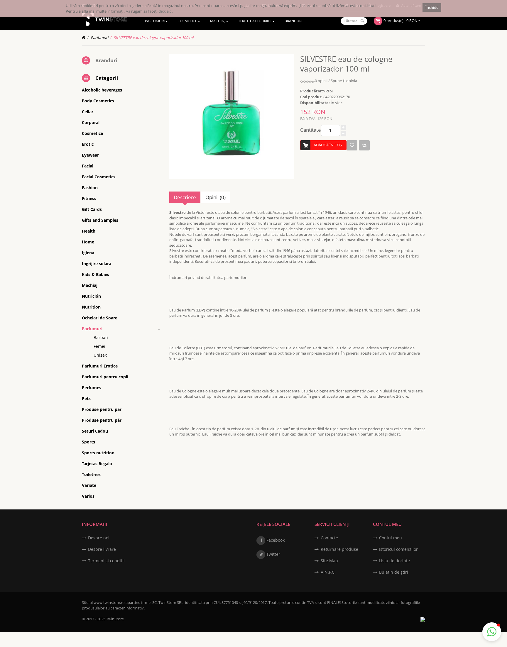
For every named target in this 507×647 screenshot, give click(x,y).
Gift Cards (92, 209)
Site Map (329, 560)
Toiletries (91, 474)
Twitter (272, 554)
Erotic (88, 144)
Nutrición (91, 296)
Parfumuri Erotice (100, 366)
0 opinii (321, 80)
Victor (328, 91)
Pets (86, 398)
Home (88, 242)
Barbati (101, 337)
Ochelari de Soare (99, 318)
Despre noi (98, 538)
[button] (491, 631)
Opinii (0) (215, 197)
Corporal (90, 122)
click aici (165, 11)
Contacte (329, 538)
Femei (99, 346)
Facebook (275, 540)
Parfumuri (99, 37)
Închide (431, 7)
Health (88, 231)
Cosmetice (92, 133)
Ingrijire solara (96, 263)
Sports (88, 442)
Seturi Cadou (95, 431)
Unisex (100, 355)
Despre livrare (102, 549)
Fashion (90, 187)
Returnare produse (339, 549)
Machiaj (89, 285)
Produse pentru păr (101, 420)
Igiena (88, 252)
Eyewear (90, 155)
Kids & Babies (95, 274)
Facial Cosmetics (98, 176)
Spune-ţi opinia (344, 80)
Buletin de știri (393, 572)
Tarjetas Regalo (97, 463)
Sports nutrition (98, 452)
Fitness (89, 198)
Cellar (87, 111)
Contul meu (390, 538)
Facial (87, 166)
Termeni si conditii (106, 560)
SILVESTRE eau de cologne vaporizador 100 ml (153, 37)
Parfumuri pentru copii (105, 377)
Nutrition (91, 307)
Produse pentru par (101, 409)
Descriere (185, 197)
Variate (89, 485)
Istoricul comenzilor (398, 549)
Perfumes (91, 387)
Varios (88, 496)
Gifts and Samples (100, 220)
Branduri (106, 60)
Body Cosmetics (98, 101)
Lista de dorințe (394, 560)
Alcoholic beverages (102, 90)
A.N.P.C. (328, 572)
